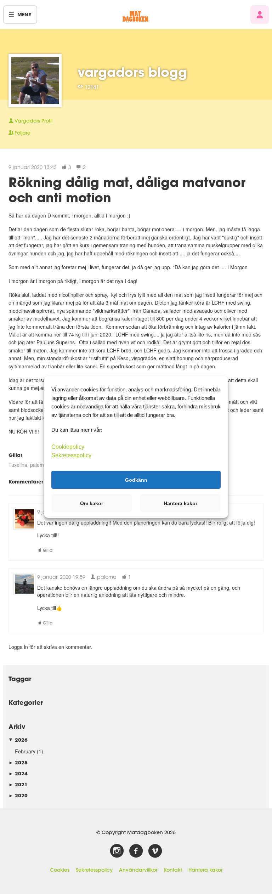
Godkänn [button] (136, 479)
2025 (18, 762)
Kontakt (173, 870)
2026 (18, 739)
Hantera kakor (205, 870)
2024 (18, 773)
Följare (22, 133)
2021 (18, 784)
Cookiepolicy (67, 447)
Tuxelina (17, 464)
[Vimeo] (155, 851)
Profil (33, 121)
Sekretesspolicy (94, 870)
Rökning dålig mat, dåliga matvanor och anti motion (126, 190)
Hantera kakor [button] (180, 503)
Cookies (59, 870)
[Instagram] (117, 851)
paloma (38, 464)
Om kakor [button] (91, 503)
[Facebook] (136, 851)
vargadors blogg (132, 71)
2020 (18, 795)
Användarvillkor (138, 870)
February (25, 751)
